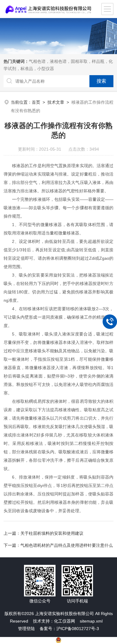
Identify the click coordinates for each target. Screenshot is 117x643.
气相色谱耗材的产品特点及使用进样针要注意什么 (66, 545)
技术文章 (55, 102)
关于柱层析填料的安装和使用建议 (51, 533)
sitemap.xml (91, 621)
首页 (36, 102)
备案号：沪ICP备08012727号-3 (69, 628)
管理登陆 (26, 628)
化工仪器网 (64, 621)
